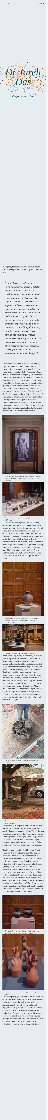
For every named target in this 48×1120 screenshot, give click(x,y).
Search (41, 3)
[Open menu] (2, 3)
